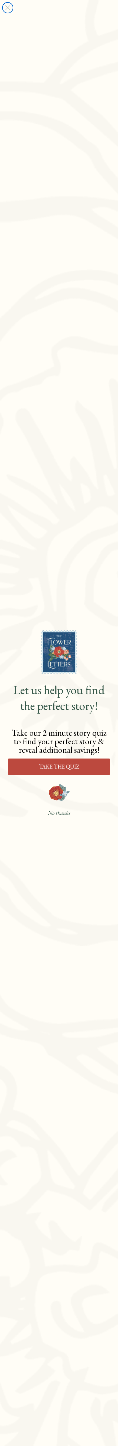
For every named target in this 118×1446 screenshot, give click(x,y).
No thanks (59, 813)
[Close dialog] (7, 7)
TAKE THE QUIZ (59, 766)
